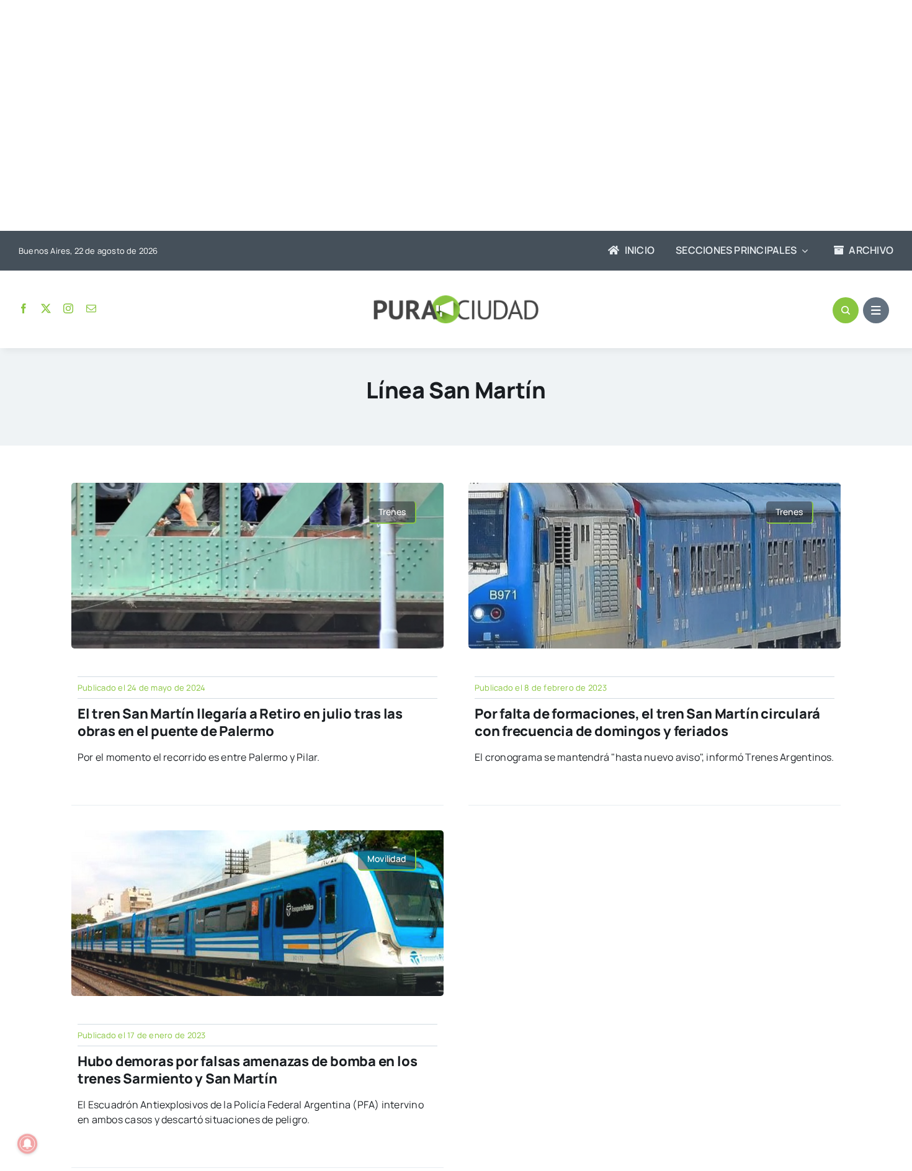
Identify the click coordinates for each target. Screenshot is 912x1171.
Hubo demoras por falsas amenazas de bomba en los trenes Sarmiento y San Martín (247, 1070)
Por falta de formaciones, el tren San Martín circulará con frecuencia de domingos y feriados (647, 722)
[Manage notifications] (27, 1144)
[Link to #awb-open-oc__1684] (876, 310)
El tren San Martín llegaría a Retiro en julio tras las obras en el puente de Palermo (240, 722)
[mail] (91, 308)
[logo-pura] (456, 300)
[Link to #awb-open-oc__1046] (846, 310)
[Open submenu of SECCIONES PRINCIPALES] (802, 251)
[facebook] (24, 308)
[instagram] (68, 308)
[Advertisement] (443, 117)
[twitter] (46, 308)
